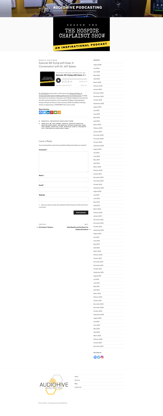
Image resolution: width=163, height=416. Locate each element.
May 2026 (96, 75)
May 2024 (96, 160)
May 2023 (96, 202)
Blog (76, 383)
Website (42, 195)
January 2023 (97, 216)
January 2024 (97, 174)
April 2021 (96, 290)
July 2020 (96, 321)
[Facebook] (40, 112)
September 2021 (98, 272)
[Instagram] (101, 357)
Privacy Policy (42, 403)
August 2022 (97, 233)
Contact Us (78, 387)
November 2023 (98, 181)
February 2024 (97, 170)
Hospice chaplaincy (49, 125)
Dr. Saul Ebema (55, 123)
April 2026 (96, 79)
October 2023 (97, 184)
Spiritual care (57, 126)
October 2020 (97, 311)
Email (41, 185)
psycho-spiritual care (77, 125)
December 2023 (98, 177)
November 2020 (98, 307)
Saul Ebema (46, 126)
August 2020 (97, 318)
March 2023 (97, 209)
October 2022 (97, 226)
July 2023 (96, 195)
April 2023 (96, 205)
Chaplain (45, 123)
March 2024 (97, 167)
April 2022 (96, 248)
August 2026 (97, 64)
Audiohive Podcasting (77, 7)
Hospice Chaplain (76, 123)
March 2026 (97, 82)
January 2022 (97, 258)
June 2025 (96, 114)
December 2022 (98, 219)
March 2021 (97, 293)
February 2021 (97, 297)
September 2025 (98, 103)
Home (76, 376)
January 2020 (97, 342)
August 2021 (97, 276)
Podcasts (45, 121)
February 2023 (97, 212)
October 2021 (97, 269)
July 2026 (96, 68)
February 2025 (97, 128)
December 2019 (98, 346)
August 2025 (97, 107)
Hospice (65, 123)
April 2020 (96, 332)
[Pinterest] (51, 112)
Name (41, 175)
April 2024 (96, 163)
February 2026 (97, 86)
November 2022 (98, 223)
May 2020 (96, 328)
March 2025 (97, 124)
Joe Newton (62, 125)
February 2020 (97, 339)
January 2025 (97, 131)
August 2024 (97, 149)
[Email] (55, 112)
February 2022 (97, 254)
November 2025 (98, 96)
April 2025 (96, 121)
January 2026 (97, 89)
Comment (43, 150)
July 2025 (96, 110)
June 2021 (96, 283)
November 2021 (98, 265)
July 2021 (96, 279)
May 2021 (96, 286)
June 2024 (96, 156)
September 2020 (98, 314)
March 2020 (97, 335)
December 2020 (98, 304)
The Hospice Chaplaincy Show (61, 121)
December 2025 (98, 93)
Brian (55, 60)
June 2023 (96, 198)
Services (77, 380)
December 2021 (98, 262)
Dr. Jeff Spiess (44, 93)
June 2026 (96, 72)
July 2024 (96, 152)
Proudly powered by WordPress (57, 403)
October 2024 (97, 142)
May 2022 (96, 244)
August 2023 (97, 191)
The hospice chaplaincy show (57, 128)
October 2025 (97, 100)
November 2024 (98, 138)
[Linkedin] (48, 112)
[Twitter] (44, 112)
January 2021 (97, 300)
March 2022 (97, 251)
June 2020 (96, 325)
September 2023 (98, 188)
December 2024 (98, 135)
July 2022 (96, 237)
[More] (59, 112)
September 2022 (98, 230)
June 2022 (96, 240)
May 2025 (96, 117)
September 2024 (98, 145)
